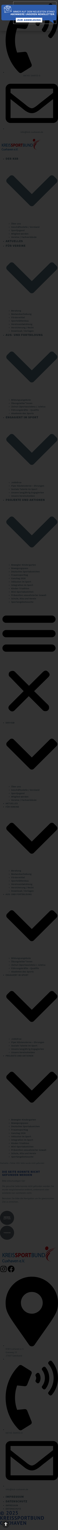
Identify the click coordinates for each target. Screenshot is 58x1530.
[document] (29, 765)
